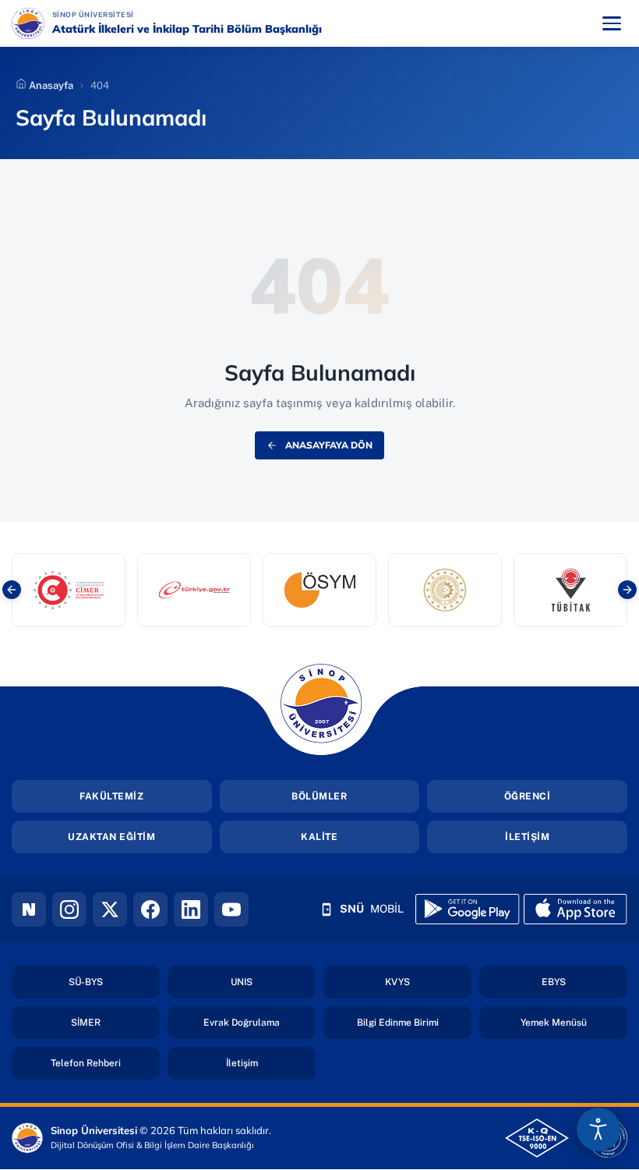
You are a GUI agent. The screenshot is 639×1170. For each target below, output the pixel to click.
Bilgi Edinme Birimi (414, 1022)
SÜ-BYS (114, 981)
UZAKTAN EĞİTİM (111, 836)
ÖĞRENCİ (527, 796)
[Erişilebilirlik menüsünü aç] (598, 1129)
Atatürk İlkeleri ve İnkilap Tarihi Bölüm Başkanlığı (187, 29)
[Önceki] (11, 589)
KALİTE (319, 836)
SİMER (115, 1022)
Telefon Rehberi (105, 1063)
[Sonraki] (627, 589)
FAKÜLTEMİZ (111, 796)
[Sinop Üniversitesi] (28, 23)
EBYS (584, 981)
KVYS (428, 981)
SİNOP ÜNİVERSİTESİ (138, 14)
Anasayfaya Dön (328, 445)
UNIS (273, 981)
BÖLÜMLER (319, 796)
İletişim (271, 1063)
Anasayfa (49, 85)
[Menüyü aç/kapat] (611, 23)
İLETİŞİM (527, 836)
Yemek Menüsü (574, 1022)
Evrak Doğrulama (259, 1022)
